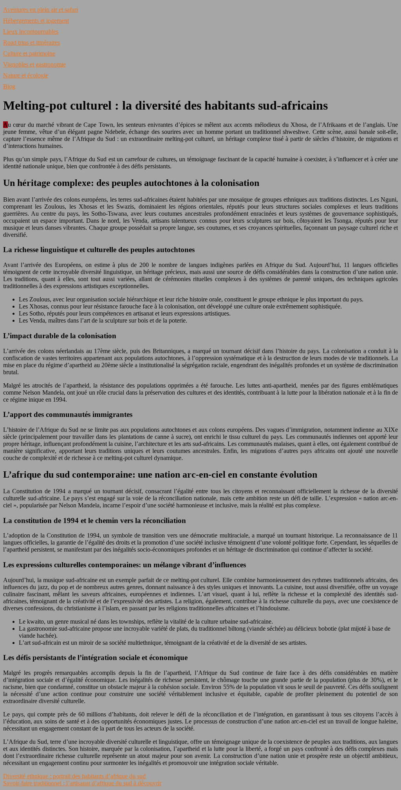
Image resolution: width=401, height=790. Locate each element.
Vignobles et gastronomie (34, 64)
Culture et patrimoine (29, 53)
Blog (9, 86)
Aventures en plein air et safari (40, 9)
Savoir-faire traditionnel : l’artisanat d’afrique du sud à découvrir (82, 783)
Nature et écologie (25, 75)
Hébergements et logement (36, 20)
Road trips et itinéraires (31, 42)
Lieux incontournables (30, 31)
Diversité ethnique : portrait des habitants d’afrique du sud (74, 776)
